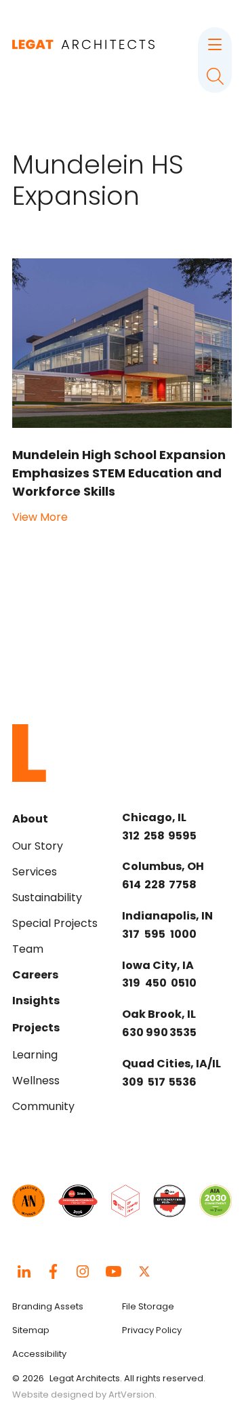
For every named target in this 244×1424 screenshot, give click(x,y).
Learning (35, 1055)
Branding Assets (47, 1306)
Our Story (37, 846)
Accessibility (39, 1353)
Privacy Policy (152, 1330)
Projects (36, 1027)
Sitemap (30, 1330)
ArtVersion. (132, 1394)
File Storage (148, 1306)
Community (43, 1106)
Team (27, 949)
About (30, 819)
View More (40, 517)
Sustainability (47, 897)
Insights (36, 1000)
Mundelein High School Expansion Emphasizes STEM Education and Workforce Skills (119, 473)
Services (34, 871)
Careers (35, 975)
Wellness (36, 1080)
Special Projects (55, 923)
